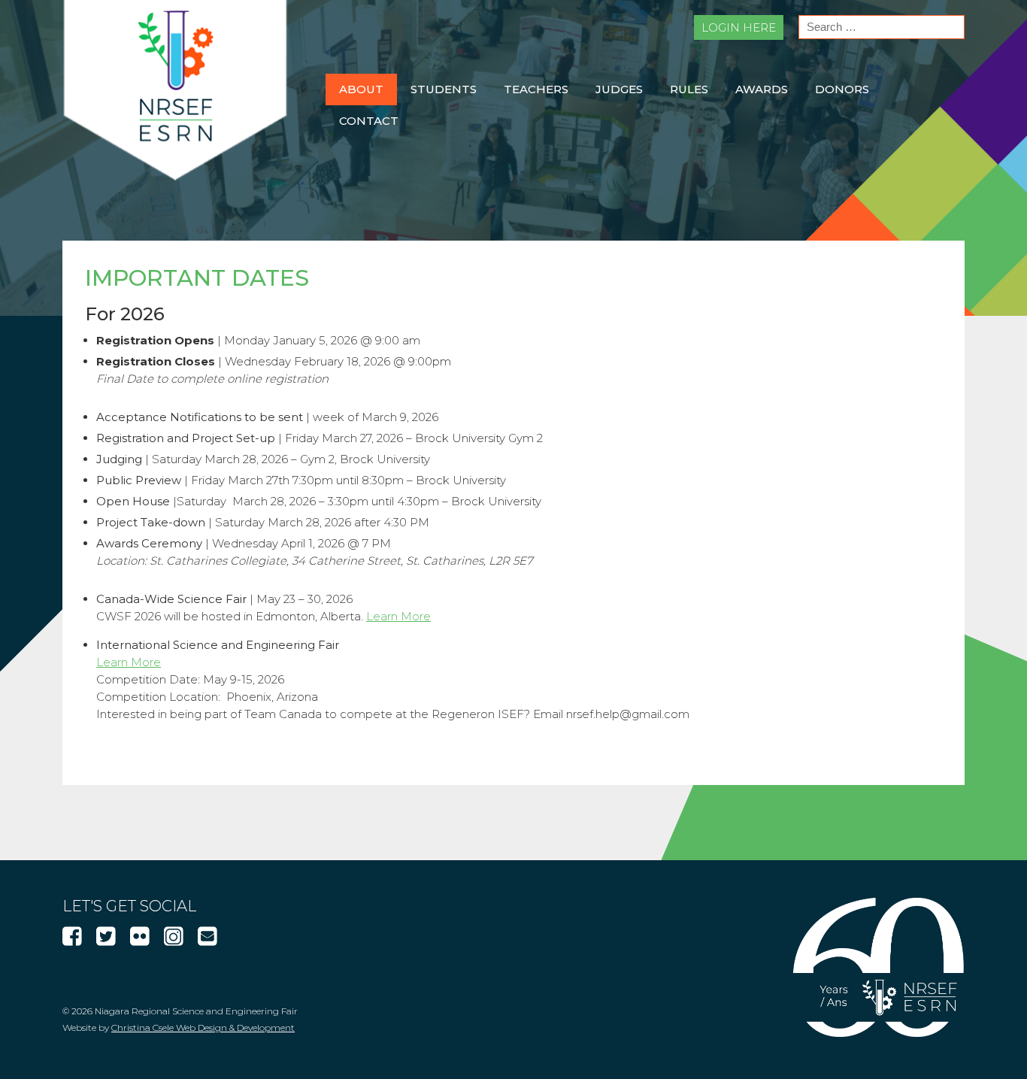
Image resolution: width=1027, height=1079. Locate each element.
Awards (761, 89)
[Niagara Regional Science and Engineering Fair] (175, 176)
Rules (689, 89)
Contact (368, 121)
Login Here (738, 27)
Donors (842, 89)
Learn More (398, 616)
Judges (619, 89)
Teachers (536, 89)
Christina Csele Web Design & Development (203, 1027)
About (361, 89)
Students (443, 89)
